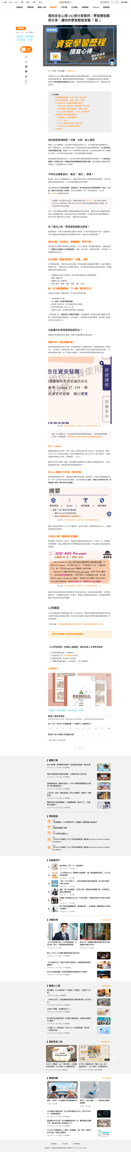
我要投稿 (54, 1144)
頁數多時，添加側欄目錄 (68, 117)
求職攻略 (30, 7)
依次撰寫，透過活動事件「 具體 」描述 (73, 109)
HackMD (53, 193)
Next (114, 1058)
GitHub (88, 200)
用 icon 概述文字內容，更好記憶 (70, 123)
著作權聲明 (76, 1144)
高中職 (30, 40)
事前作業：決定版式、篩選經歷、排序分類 (74, 106)
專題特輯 (53, 7)
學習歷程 (20, 36)
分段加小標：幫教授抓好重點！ (70, 126)
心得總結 (58, 129)
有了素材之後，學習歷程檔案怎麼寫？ (69, 103)
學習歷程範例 (29, 36)
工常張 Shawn (71, 71)
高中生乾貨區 (21, 40)
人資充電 (64, 7)
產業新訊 (19, 7)
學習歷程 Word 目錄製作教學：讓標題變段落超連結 (84, 436)
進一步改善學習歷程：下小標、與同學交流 (74, 112)
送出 (79, 748)
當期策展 (106, 7)
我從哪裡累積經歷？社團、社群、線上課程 (70, 97)
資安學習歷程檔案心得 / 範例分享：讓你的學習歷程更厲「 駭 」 (83, 426)
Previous (44, 1058)
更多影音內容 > (106, 1042)
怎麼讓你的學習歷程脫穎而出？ (66, 114)
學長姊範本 (68, 655)
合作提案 (65, 1144)
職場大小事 (42, 7)
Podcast (96, 7)
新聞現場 (85, 7)
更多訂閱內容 (106, 920)
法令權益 (74, 7)
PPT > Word (63, 120)
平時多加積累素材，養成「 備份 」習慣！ (70, 100)
